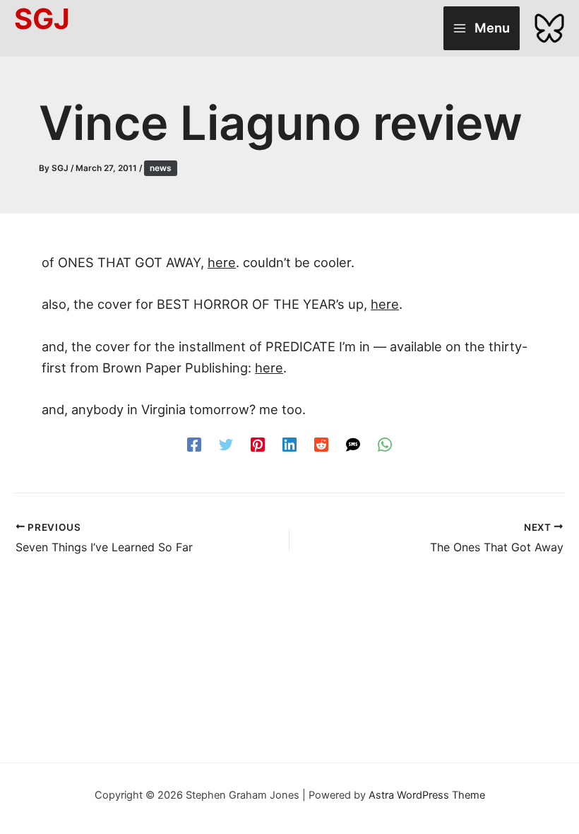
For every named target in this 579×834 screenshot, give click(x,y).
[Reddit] (321, 443)
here (222, 262)
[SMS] (353, 443)
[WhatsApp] (385, 443)
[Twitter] (226, 443)
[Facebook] (194, 443)
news (161, 168)
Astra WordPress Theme (427, 795)
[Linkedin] (289, 443)
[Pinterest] (258, 443)
